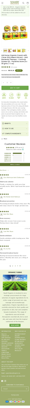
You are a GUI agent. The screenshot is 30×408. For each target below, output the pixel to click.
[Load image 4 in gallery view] (19, 50)
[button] (2, 3)
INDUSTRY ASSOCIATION (5, 347)
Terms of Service (6, 356)
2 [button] (12, 266)
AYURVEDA (18, 347)
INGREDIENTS (19, 343)
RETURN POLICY (19, 341)
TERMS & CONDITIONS (5, 351)
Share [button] (5, 139)
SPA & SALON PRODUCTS (18, 349)
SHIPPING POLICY (20, 337)
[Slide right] (28, 50)
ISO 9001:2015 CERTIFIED (5, 340)
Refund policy (5, 358)
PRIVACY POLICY (6, 354)
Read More (15, 325)
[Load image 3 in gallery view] (14, 50)
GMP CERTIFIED (5, 337)
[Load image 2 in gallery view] (10, 50)
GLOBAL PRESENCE (20, 339)
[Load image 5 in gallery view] (23, 50)
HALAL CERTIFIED (6, 345)
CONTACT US (5, 335)
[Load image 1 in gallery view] (5, 50)
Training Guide (15, 395)
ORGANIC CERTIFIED (7, 343)
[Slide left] (2, 50)
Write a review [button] (15, 164)
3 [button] (15, 266)
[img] (4, 175)
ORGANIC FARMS (20, 345)
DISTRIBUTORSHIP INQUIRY (20, 334)
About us (4, 334)
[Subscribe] (26, 389)
